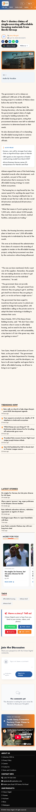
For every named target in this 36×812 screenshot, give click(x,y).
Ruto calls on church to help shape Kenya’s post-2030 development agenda (19, 410)
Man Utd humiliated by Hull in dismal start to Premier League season (19, 448)
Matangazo (6, 805)
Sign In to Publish (21, 674)
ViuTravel (5, 799)
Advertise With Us (8, 757)
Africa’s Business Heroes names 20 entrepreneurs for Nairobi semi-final (15, 163)
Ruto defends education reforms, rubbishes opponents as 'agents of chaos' (17, 510)
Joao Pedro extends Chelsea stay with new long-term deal (16, 527)
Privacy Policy (7, 760)
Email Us (11, 632)
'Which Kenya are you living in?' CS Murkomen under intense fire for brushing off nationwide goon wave (19, 429)
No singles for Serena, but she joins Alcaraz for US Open (17, 494)
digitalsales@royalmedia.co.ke (12, 781)
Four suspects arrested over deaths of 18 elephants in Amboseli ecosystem (19, 419)
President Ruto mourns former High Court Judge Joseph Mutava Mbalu (19, 439)
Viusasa (5, 795)
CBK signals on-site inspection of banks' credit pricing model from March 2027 (16, 158)
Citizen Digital (7, 792)
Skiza (4, 802)
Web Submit (26, 627)
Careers (5, 764)
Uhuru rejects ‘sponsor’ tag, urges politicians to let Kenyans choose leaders (17, 502)
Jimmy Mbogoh (14, 35)
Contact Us (6, 767)
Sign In (30, 3)
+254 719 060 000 (10, 778)
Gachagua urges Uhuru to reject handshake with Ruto (17, 519)
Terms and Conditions (9, 770)
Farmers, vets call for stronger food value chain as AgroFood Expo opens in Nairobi (17, 152)
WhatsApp (11, 627)
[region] (18, 563)
